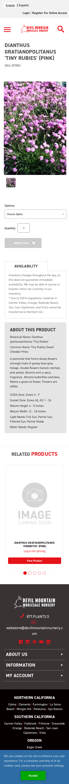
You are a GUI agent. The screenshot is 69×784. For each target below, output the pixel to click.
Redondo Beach (34, 728)
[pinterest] (35, 642)
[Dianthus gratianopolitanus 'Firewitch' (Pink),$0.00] (35, 503)
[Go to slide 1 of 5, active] (25, 573)
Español (24, 5)
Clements (24, 704)
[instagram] (28, 642)
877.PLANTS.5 (38, 616)
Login (26, 13)
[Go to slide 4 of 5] (39, 573)
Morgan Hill (24, 709)
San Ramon (55, 709)
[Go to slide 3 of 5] (34, 573)
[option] (24, 5)
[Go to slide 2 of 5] (29, 573)
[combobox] (10, 5)
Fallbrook (30, 723)
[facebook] (21, 642)
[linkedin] (48, 642)
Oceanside (58, 723)
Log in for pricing (34, 551)
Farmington (40, 704)
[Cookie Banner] (34, 767)
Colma (12, 704)
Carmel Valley (13, 723)
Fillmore (44, 723)
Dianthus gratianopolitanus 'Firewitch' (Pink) (34, 544)
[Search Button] (61, 28)
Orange (17, 728)
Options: (10, 206)
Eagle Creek (34, 747)
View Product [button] (34, 561)
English (10, 5)
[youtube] (41, 642)
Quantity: (10, 228)
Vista (42, 733)
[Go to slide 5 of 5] (44, 573)
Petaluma (40, 709)
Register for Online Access (49, 13)
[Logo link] (7, 31)
